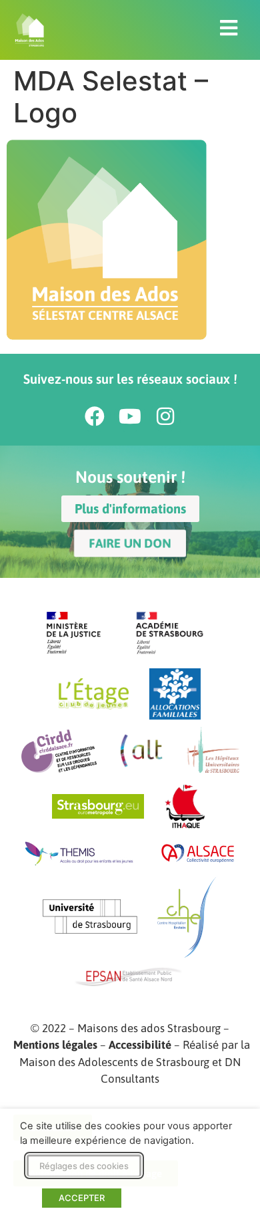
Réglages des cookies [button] (84, 1165)
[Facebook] (95, 416)
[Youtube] (130, 416)
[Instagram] (165, 416)
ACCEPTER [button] (82, 1197)
